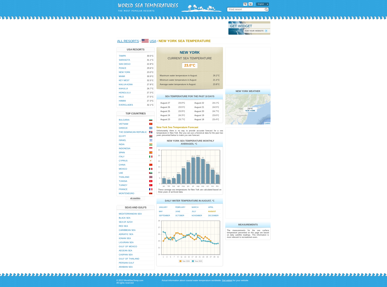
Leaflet (267, 123)
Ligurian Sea (126, 242)
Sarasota (124, 60)
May (161, 211)
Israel (122, 140)
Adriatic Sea (126, 234)
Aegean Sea (125, 250)
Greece (123, 128)
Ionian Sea (125, 238)
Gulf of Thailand (129, 258)
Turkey (123, 185)
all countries (135, 198)
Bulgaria (124, 120)
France (123, 189)
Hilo (121, 96)
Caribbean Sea (127, 230)
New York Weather (248, 91)
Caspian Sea (126, 254)
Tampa (122, 56)
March (195, 207)
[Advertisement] (171, 28)
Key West (124, 80)
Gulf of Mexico (128, 246)
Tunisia (123, 181)
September (164, 216)
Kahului (123, 88)
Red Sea (123, 226)
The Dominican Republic (133, 132)
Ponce (122, 68)
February (180, 207)
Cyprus (123, 160)
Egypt (122, 136)
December (213, 216)
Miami (122, 76)
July (194, 211)
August (212, 211)
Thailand (124, 177)
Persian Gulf (126, 263)
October (179, 216)
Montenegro (126, 193)
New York (124, 72)
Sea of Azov (126, 222)
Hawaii (122, 101)
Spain (122, 152)
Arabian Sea (126, 267)
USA (153, 41)
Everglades (126, 105)
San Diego (124, 64)
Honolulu (125, 92)
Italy (121, 156)
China (122, 165)
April (210, 207)
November (197, 216)
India (121, 144)
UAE (121, 173)
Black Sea (124, 218)
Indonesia (124, 148)
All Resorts (128, 41)
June (177, 211)
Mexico (123, 169)
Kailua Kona (126, 84)
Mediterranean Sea (130, 214)
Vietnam (123, 124)
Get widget (227, 280)
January (163, 207)
